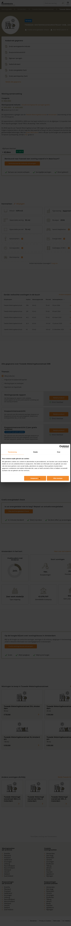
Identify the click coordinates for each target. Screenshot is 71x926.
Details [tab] (35, 452)
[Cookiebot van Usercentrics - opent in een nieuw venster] (61, 446)
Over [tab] (58, 452)
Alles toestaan (57, 478)
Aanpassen (34, 478)
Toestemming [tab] (12, 452)
